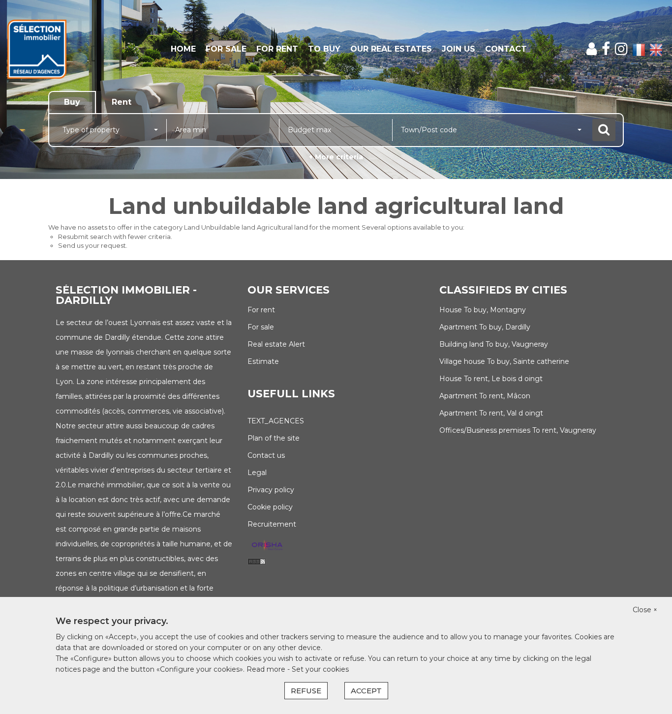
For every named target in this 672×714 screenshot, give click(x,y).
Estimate (263, 361)
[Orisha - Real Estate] (267, 545)
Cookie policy (270, 507)
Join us (458, 49)
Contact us (266, 455)
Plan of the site (273, 438)
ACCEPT (366, 690)
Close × (645, 609)
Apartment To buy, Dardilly (484, 327)
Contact (506, 49)
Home (183, 49)
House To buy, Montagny (482, 309)
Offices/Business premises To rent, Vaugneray (517, 430)
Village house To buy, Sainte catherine (504, 361)
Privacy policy (270, 489)
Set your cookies (320, 669)
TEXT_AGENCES (275, 420)
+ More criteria (336, 156)
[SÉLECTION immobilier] (60, 49)
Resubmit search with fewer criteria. (115, 236)
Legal (257, 472)
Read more (266, 669)
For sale (226, 49)
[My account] (591, 49)
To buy (324, 49)
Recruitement (271, 524)
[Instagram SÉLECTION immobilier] (621, 49)
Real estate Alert (276, 344)
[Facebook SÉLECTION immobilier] (606, 49)
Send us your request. (92, 245)
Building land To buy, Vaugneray (493, 344)
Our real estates (391, 49)
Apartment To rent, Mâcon (484, 395)
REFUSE (306, 690)
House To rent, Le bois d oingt (491, 378)
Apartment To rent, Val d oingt (491, 413)
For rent (277, 49)
